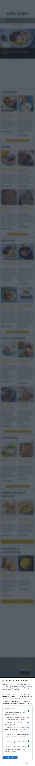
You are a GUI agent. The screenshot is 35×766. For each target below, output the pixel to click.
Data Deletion (8, 763)
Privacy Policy (26, 763)
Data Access (17, 763)
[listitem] (17, 708)
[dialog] (17, 722)
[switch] (28, 711)
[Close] (31, 680)
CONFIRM (10, 757)
